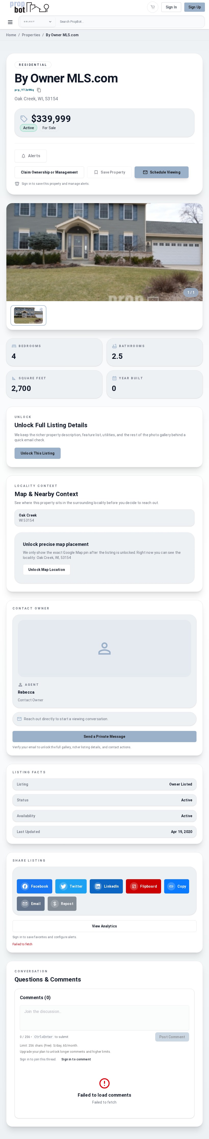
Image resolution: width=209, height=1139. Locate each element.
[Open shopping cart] (152, 7)
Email (36, 904)
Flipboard (148, 886)
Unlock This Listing (38, 453)
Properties (31, 35)
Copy (181, 886)
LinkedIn (111, 886)
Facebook (39, 886)
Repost (67, 904)
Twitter (76, 886)
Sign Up (194, 7)
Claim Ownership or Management (49, 172)
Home (11, 35)
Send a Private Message (104, 736)
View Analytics (104, 926)
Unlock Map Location (46, 570)
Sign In (171, 7)
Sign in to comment (76, 1059)
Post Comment (172, 1037)
